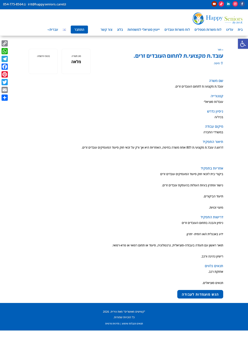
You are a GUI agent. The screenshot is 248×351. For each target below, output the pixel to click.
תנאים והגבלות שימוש (132, 323)
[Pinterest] (5, 74)
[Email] (5, 90)
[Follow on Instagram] (235, 4)
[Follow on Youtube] (214, 4)
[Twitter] (5, 82)
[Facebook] (5, 67)
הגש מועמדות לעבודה (200, 294)
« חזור (220, 49)
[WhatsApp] (5, 51)
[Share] (5, 98)
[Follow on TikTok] (221, 4)
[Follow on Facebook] (242, 4)
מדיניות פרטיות (112, 323)
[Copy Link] (5, 43)
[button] (243, 44)
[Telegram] (5, 59)
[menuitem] (240, 30)
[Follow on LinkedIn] (228, 4)
